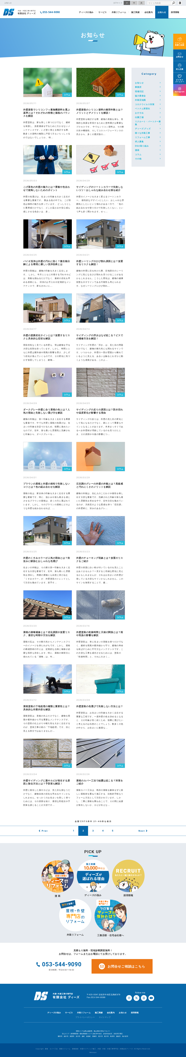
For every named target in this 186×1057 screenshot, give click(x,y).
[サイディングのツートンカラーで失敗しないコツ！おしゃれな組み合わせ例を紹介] (100, 159)
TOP (178, 1013)
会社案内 (148, 12)
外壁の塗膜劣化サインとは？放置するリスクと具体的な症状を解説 (46, 337)
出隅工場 (139, 117)
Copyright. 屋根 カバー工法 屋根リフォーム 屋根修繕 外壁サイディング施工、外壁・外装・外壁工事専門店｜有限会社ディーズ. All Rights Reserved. (93, 1049)
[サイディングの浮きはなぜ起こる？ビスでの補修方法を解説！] (100, 308)
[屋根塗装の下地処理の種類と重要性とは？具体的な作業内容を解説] (47, 679)
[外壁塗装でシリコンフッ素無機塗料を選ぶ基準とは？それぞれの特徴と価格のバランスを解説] (47, 82)
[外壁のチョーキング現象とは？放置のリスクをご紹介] (100, 530)
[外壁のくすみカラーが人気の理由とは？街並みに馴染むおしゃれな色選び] (47, 530)
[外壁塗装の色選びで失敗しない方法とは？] (100, 679)
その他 (138, 158)
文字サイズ (117, 3)
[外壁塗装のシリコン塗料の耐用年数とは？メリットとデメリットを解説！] (100, 82)
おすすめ (139, 113)
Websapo (93, 1052)
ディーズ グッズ (143, 128)
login (180, 3)
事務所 (138, 87)
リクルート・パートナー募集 (148, 123)
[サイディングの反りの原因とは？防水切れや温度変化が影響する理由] (100, 382)
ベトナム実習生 (142, 108)
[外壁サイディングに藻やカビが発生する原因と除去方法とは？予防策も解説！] (47, 753)
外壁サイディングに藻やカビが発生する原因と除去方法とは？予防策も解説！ (46, 782)
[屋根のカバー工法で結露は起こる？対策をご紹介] (100, 753)
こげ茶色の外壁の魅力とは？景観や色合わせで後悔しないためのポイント (46, 188)
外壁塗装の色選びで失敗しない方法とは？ (99, 706)
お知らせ (162, 12)
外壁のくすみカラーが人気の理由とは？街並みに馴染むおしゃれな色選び (46, 559)
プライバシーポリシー (85, 1017)
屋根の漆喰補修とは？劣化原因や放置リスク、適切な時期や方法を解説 (46, 634)
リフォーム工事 (142, 137)
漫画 (137, 150)
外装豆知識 (140, 100)
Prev (45, 830)
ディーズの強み (86, 12)
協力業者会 (140, 95)
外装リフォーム (119, 12)
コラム (67, 94)
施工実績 (135, 12)
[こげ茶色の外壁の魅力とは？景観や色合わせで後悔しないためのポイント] (47, 159)
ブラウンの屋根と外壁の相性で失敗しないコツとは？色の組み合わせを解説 (46, 485)
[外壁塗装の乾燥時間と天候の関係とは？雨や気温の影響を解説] (100, 604)
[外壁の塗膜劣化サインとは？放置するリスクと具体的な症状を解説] (47, 308)
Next (141, 830)
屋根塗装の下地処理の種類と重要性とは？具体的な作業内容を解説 (46, 708)
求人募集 (139, 141)
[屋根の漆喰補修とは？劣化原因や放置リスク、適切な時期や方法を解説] (47, 604)
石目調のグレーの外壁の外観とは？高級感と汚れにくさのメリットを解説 (99, 485)
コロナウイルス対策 (144, 104)
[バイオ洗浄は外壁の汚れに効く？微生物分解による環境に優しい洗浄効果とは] (47, 233)
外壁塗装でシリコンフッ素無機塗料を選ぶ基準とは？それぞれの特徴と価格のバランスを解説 (46, 112)
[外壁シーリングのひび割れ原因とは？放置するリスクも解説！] (100, 233)
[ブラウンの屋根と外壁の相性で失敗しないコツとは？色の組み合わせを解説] (47, 456)
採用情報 (175, 12)
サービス (102, 12)
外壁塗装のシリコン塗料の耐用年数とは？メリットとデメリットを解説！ (99, 111)
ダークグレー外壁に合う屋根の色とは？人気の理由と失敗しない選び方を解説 (46, 411)
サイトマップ (105, 1017)
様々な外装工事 (142, 133)
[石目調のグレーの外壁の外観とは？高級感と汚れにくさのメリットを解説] (100, 456)
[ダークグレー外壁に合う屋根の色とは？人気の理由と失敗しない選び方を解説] (47, 382)
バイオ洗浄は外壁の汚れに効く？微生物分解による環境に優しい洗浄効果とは (46, 263)
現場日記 (139, 91)
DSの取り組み (142, 146)
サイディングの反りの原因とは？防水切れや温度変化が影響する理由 (99, 411)
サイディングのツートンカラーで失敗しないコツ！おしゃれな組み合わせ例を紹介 (99, 188)
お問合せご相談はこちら (126, 966)
